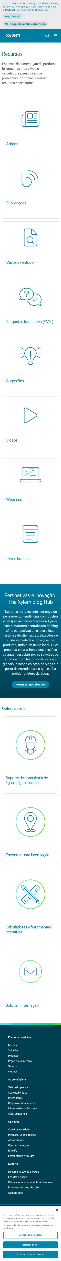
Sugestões (15, 380)
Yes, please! (12, 16)
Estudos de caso (17, 1177)
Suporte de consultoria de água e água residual (27, 780)
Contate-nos (15, 1192)
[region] (30, 1233)
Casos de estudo (20, 262)
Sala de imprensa (18, 1087)
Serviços (12, 1066)
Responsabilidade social (22, 1103)
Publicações (16, 203)
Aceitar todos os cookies (30, 1255)
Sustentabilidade (17, 1092)
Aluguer (12, 1071)
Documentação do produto (23, 1171)
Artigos (12, 143)
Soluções (13, 1050)
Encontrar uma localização (27, 854)
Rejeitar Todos (30, 1245)
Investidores (15, 1097)
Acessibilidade (16, 1140)
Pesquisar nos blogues (30, 684)
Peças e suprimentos (20, 1061)
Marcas (12, 1045)
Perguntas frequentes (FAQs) (29, 321)
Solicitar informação (22, 1005)
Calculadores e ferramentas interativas (28, 929)
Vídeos (11, 440)
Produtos (13, 1055)
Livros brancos (18, 558)
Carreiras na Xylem (18, 1129)
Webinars (14, 499)
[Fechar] (57, 1210)
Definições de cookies (30, 1235)
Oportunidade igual (19, 1145)
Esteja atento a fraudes (21, 1155)
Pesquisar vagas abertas (22, 1134)
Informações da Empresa (22, 1108)
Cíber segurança (17, 1113)
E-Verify (12, 1150)
